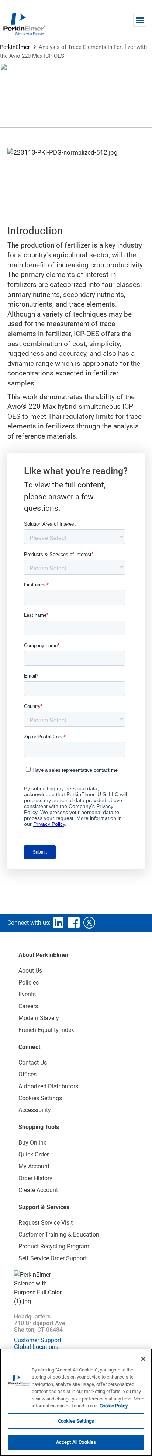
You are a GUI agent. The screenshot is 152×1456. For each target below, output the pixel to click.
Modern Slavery (38, 1018)
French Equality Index (46, 1029)
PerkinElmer (15, 47)
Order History (35, 1178)
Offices (27, 1074)
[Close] (143, 1359)
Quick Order (33, 1154)
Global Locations (36, 1346)
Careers (28, 1006)
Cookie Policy (114, 1406)
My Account (33, 1166)
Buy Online (32, 1142)
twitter (89, 923)
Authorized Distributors (48, 1086)
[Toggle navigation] (139, 20)
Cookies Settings (76, 1421)
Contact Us (32, 1062)
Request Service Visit (45, 1222)
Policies (28, 982)
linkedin (58, 923)
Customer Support (37, 1340)
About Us (30, 970)
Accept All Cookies (76, 1442)
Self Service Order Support (52, 1258)
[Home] (24, 24)
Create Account (38, 1190)
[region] (76, 1402)
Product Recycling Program (53, 1246)
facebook (74, 922)
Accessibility (34, 1109)
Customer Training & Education (58, 1234)
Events (27, 994)
